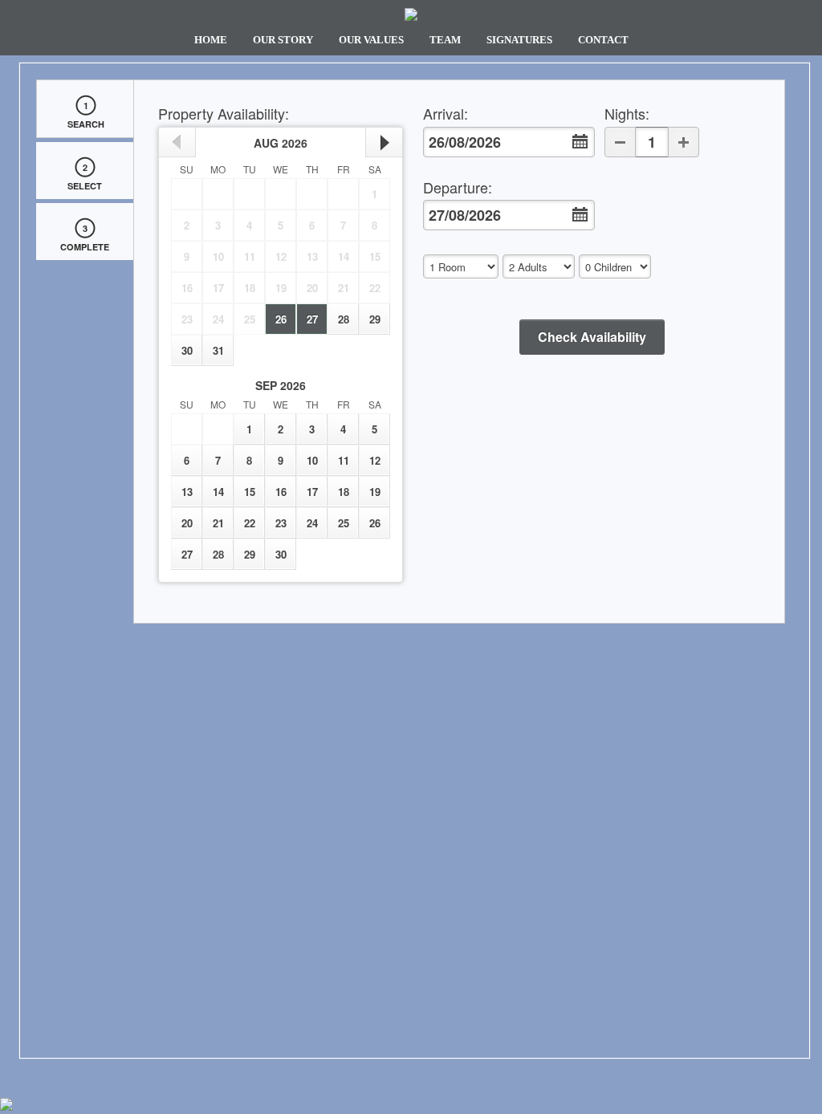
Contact (603, 40)
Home (210, 40)
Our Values (371, 40)
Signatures (519, 40)
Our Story (283, 40)
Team (445, 40)
